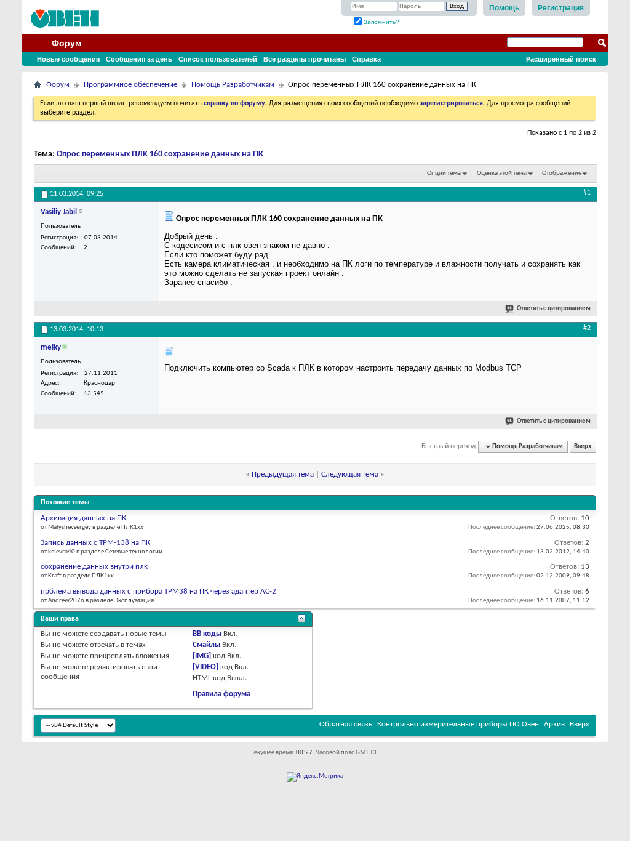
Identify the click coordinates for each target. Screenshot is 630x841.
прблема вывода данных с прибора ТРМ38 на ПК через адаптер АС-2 (158, 591)
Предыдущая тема (283, 474)
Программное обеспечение (130, 85)
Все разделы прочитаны (304, 59)
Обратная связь (345, 724)
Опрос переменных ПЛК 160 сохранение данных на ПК (160, 154)
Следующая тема (349, 474)
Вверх (582, 446)
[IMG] (202, 656)
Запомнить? (380, 21)
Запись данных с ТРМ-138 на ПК (95, 543)
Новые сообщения (68, 59)
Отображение (561, 173)
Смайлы (206, 645)
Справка (366, 59)
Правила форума (221, 694)
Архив (554, 724)
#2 (587, 328)
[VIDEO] (205, 667)
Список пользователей (217, 59)
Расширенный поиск (561, 59)
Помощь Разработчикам (232, 85)
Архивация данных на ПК (83, 518)
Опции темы (444, 173)
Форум (66, 43)
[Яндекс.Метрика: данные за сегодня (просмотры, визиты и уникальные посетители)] (315, 777)
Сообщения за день (139, 59)
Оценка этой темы (502, 173)
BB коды (207, 634)
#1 (587, 192)
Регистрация (561, 8)
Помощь (504, 8)
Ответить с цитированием (554, 308)
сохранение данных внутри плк (94, 567)
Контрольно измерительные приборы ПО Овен (458, 724)
